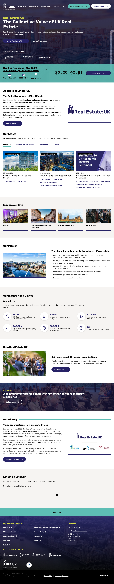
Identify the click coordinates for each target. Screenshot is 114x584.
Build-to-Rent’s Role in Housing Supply (17, 177)
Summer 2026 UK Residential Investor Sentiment (93, 177)
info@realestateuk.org (80, 531)
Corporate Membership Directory (41, 226)
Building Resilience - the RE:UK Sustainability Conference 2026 (21, 69)
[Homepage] (9, 6)
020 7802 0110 (75, 528)
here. (29, 486)
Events (6, 225)
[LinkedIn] (29, 565)
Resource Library (66, 225)
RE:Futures (91, 225)
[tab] (7, 144)
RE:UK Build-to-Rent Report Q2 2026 (56, 176)
